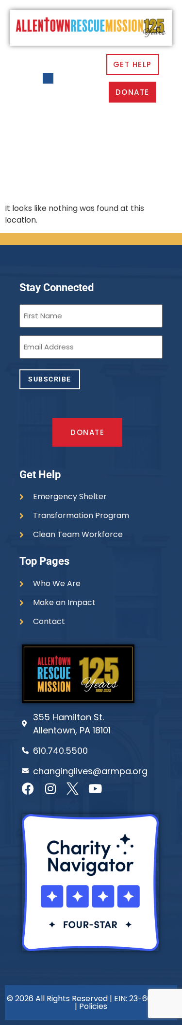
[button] (48, 78)
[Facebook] (28, 788)
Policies (93, 1006)
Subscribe (49, 379)
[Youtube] (95, 788)
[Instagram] (50, 788)
